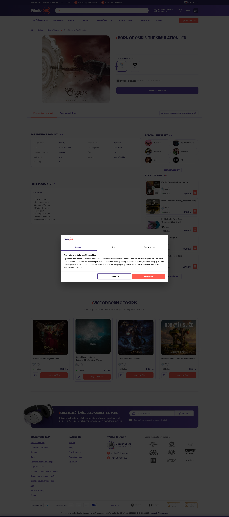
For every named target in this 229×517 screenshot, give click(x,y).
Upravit (113, 276)
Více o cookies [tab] (150, 247)
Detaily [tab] (114, 247)
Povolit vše (148, 276)
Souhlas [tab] (78, 247)
